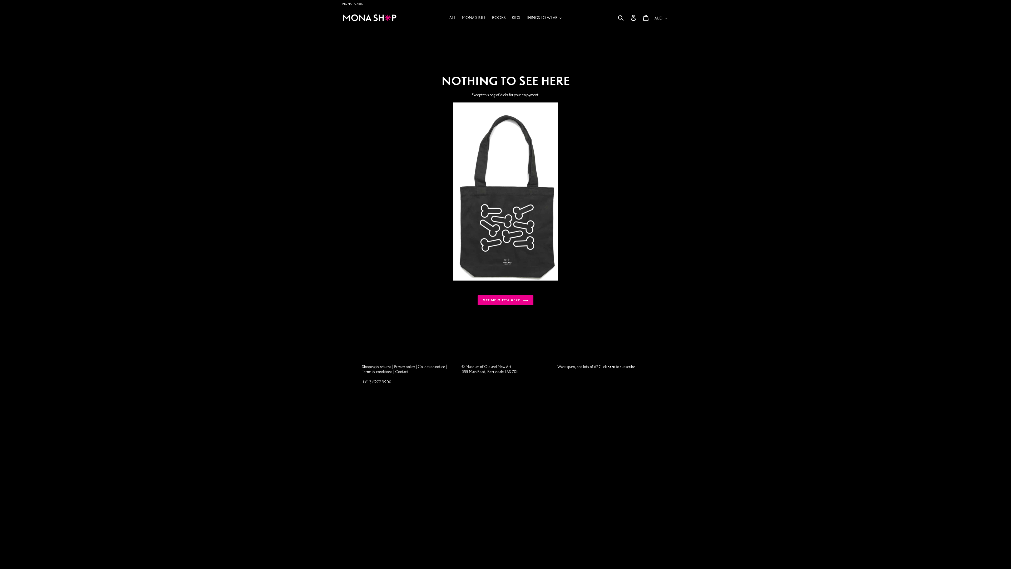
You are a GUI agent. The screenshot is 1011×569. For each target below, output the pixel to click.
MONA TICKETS (352, 4)
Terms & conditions (377, 371)
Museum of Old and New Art (488, 366)
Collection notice (431, 366)
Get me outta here (501, 300)
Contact (401, 371)
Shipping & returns (376, 366)
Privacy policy (405, 366)
